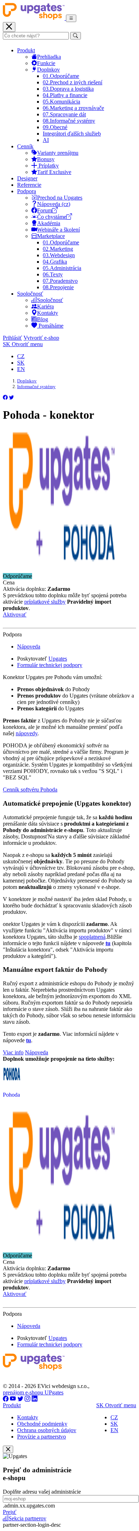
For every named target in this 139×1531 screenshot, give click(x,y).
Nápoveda (28, 646)
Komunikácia (61, 102)
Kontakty (47, 313)
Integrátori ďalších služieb (72, 134)
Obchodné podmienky (42, 1424)
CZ (21, 356)
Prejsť (9, 1512)
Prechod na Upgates (59, 198)
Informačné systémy (69, 121)
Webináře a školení (58, 230)
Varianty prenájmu (57, 153)
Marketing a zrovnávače (73, 108)
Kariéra (45, 306)
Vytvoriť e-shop (41, 338)
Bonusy (46, 159)
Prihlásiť (12, 338)
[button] (5, 397)
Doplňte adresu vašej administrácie (42, 1492)
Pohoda (11, 1095)
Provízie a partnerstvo (41, 1437)
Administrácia (62, 268)
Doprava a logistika (68, 89)
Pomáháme (50, 326)
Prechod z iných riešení (72, 82)
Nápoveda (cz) (53, 204)
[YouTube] (13, 1399)
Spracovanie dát (64, 114)
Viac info (13, 1052)
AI (46, 140)
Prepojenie (58, 287)
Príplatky (48, 166)
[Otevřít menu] (71, 18)
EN (21, 369)
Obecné (55, 127)
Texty (53, 274)
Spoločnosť (30, 294)
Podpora (26, 191)
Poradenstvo (60, 281)
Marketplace (51, 236)
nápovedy (26, 733)
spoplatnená (92, 937)
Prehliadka (49, 57)
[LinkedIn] (34, 1399)
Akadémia (48, 223)
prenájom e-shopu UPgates (33, 1392)
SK (21, 363)
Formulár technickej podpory (49, 665)
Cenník (25, 146)
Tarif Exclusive (54, 172)
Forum (44, 210)
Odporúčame (61, 76)
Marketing (58, 249)
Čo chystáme (51, 217)
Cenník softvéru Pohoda (30, 789)
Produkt (26, 50)
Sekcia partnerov (27, 1518)
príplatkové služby (45, 602)
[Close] (8, 1449)
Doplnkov (48, 70)
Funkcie (46, 63)
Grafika (55, 262)
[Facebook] (6, 1399)
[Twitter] (20, 1399)
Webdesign (59, 255)
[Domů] (34, 18)
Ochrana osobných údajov (46, 1430)
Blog (42, 319)
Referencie (29, 185)
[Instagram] (27, 1399)
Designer (27, 178)
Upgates (57, 659)
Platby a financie (65, 95)
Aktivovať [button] (14, 614)
